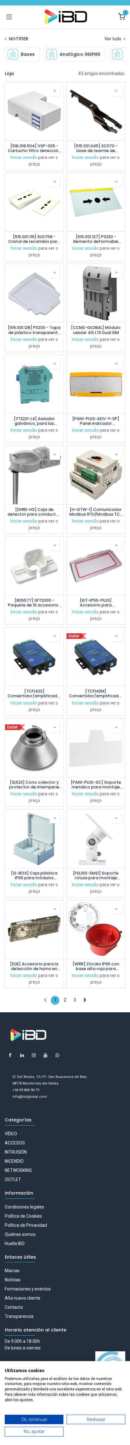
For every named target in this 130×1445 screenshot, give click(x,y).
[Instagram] (33, 1055)
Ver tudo (113, 38)
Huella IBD (15, 1243)
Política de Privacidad (26, 1225)
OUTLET (13, 1179)
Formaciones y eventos (28, 1288)
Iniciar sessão (23, 157)
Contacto (14, 1307)
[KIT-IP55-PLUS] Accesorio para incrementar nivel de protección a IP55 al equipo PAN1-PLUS (96, 602)
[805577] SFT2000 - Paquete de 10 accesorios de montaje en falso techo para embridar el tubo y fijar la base (34, 602)
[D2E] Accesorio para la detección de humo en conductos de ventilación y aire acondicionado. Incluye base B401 (34, 966)
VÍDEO (11, 1133)
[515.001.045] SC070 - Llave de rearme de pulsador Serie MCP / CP (96, 148)
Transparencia (19, 1316)
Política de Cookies (23, 1216)
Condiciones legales (24, 1206)
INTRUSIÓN (16, 1152)
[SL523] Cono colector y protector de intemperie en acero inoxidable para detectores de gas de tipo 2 (34, 784)
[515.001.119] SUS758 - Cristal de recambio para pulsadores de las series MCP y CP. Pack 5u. (34, 239)
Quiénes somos (20, 1234)
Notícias (13, 1279)
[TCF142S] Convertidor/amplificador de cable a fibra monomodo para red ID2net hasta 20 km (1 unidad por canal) (34, 693)
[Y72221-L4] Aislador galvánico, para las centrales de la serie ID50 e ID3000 (34, 421)
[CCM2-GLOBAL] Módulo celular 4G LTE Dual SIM (96, 330)
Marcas (12, 1270)
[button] (55, 90)
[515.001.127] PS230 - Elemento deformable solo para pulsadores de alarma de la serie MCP (96, 239)
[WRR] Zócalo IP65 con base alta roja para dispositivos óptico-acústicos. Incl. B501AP (96, 966)
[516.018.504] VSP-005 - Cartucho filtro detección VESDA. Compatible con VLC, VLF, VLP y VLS (34, 148)
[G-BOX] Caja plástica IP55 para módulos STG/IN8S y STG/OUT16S (34, 875)
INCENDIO (14, 1161)
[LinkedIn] (22, 1055)
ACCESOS (15, 1142)
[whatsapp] (57, 1055)
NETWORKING (18, 1170)
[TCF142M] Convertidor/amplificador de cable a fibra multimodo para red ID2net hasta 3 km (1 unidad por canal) (95, 693)
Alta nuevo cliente (22, 1298)
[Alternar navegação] (9, 17)
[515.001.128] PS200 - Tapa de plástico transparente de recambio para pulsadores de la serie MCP (34, 330)
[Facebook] (10, 1055)
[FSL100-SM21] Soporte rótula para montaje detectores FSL (96, 875)
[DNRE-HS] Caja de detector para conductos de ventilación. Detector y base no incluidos (34, 512)
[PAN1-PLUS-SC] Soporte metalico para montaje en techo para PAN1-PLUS (95, 784)
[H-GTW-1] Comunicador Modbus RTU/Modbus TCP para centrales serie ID (95, 512)
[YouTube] (45, 1055)
